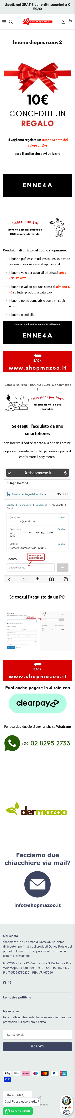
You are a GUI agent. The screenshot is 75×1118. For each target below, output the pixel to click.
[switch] (66, 1112)
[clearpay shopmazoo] (37, 703)
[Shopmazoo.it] (37, 361)
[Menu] (4, 21)
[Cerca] (12, 21)
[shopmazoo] (37, 21)
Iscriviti (37, 1046)
